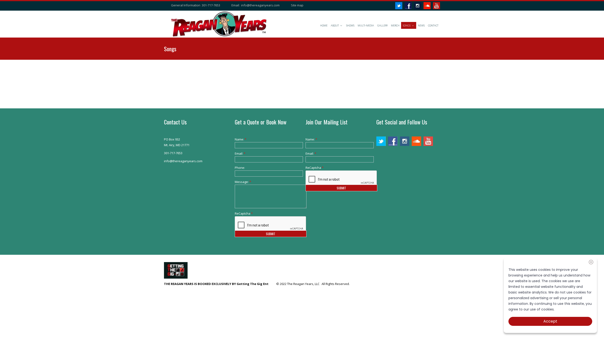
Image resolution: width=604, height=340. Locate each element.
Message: (242, 182)
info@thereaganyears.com (260, 5)
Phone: (240, 168)
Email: (240, 153)
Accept (550, 321)
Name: (240, 139)
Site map (297, 5)
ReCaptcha (242, 213)
